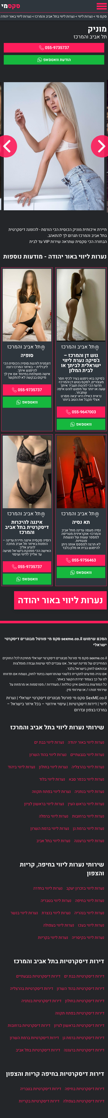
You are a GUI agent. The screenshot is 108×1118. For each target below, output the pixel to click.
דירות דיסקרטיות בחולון (84, 1001)
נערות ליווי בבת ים (49, 742)
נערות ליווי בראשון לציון (44, 804)
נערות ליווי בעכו (91, 925)
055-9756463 (84, 560)
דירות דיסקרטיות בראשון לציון (79, 1026)
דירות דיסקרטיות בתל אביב (38, 1050)
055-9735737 (57, 48)
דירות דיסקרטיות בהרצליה (31, 989)
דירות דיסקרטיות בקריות (39, 1101)
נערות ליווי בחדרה (48, 888)
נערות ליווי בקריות (53, 938)
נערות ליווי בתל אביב (53, 841)
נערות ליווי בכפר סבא (86, 779)
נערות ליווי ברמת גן (88, 829)
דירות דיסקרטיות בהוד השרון (80, 989)
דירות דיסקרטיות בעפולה (83, 1101)
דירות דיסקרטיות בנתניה (41, 1001)
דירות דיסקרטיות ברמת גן (83, 1038)
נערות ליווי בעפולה (58, 925)
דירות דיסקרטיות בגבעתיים (38, 976)
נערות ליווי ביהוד (21, 767)
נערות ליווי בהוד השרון (48, 755)
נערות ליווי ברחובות (88, 816)
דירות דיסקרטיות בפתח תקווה (79, 1013)
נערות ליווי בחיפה (89, 901)
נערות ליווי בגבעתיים (87, 755)
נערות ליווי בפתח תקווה (51, 792)
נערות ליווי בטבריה (56, 901)
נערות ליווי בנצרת (56, 913)
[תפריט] (101, 6)
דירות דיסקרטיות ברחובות (29, 1026)
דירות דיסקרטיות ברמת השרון (34, 1038)
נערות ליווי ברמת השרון (49, 829)
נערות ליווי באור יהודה (60, 600)
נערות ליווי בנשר (24, 913)
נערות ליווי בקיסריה (88, 938)
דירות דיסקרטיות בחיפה (84, 1089)
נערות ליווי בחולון (53, 767)
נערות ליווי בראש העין (86, 804)
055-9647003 (84, 412)
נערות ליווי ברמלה (53, 816)
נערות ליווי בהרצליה (88, 767)
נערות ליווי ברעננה (89, 841)
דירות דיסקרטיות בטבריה (40, 1089)
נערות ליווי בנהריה (89, 913)
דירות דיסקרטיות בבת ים (84, 976)
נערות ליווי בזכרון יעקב (85, 888)
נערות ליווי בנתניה (89, 792)
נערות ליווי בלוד (52, 779)
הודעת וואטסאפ (57, 60)
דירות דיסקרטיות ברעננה (84, 1050)
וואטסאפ (84, 424)
